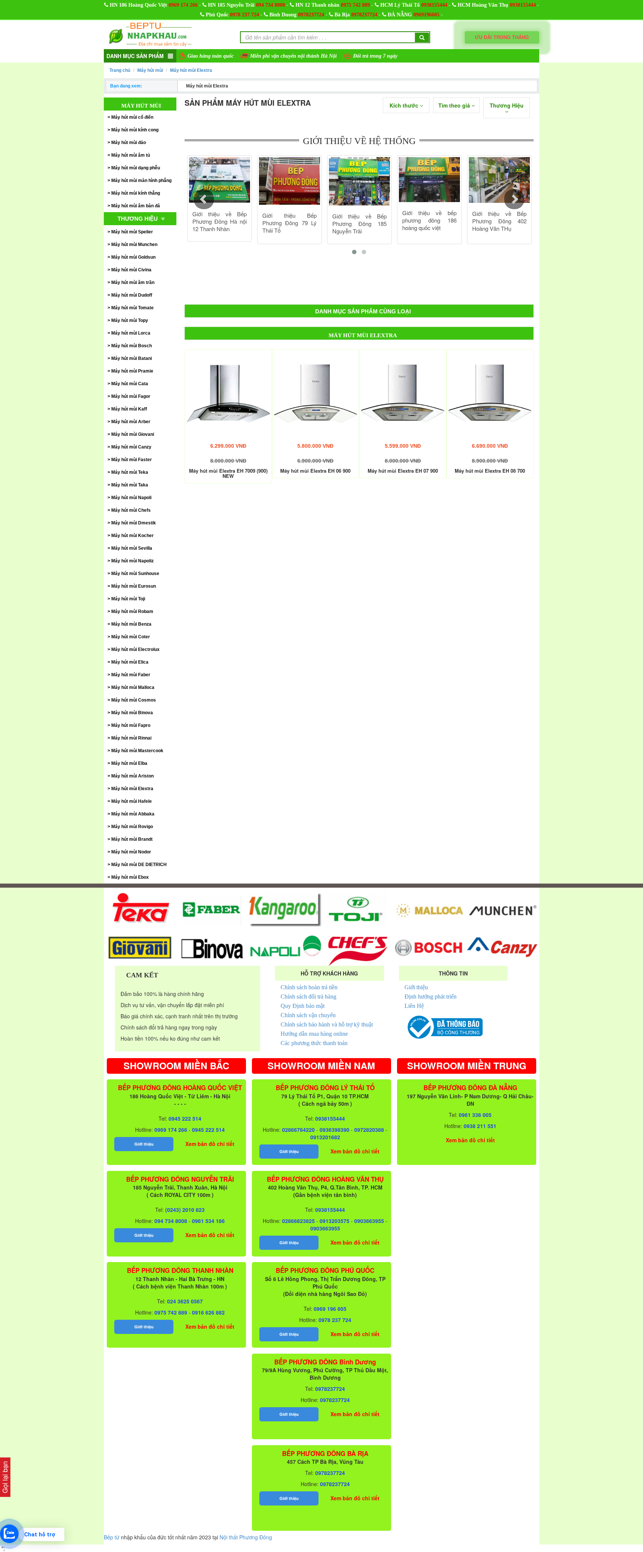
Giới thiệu (416, 987)
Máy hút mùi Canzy (131, 447)
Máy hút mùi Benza (131, 624)
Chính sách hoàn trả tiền (309, 987)
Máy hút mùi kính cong (135, 129)
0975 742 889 (355, 5)
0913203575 (334, 1220)
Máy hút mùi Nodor (131, 852)
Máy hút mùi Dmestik (133, 523)
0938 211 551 (480, 1126)
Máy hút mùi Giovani (132, 434)
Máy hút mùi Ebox (130, 877)
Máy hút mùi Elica (129, 662)
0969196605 (426, 14)
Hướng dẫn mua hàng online (314, 1034)
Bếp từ (111, 1537)
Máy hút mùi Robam (132, 611)
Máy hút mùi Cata (129, 383)
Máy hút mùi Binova (132, 712)
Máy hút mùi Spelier (132, 231)
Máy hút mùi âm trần (132, 282)
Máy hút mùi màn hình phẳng (141, 180)
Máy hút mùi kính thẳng (135, 193)
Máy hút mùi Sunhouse (135, 573)
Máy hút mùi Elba (129, 763)
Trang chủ (119, 70)
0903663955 (369, 1220)
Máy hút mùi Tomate (132, 307)
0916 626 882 (208, 1312)
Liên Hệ (414, 1006)
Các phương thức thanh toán (314, 1043)
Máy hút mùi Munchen (134, 244)
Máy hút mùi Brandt (132, 839)
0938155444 (434, 5)
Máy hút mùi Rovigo (132, 826)
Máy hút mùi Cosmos (133, 700)
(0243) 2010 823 (185, 1209)
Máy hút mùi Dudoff (131, 295)
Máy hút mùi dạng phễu (135, 167)
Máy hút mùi (150, 70)
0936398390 (334, 1129)
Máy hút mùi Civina (131, 269)
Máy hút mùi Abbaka (132, 814)
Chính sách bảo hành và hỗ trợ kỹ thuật (327, 1024)
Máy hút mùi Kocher (132, 535)
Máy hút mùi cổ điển (132, 117)
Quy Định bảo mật (302, 1006)
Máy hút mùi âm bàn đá (135, 205)
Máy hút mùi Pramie (132, 371)
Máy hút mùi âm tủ (130, 155)
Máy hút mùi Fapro (130, 725)
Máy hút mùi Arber (130, 421)
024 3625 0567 (185, 1301)
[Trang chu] (150, 34)
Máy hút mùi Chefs (131, 510)
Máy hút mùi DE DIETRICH (139, 864)
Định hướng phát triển (430, 996)
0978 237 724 (244, 14)
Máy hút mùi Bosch (131, 345)
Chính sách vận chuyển (308, 1015)
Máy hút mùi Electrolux (135, 649)
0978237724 (311, 14)
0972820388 (369, 1129)
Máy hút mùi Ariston (132, 776)
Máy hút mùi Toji (128, 598)
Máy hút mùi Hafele (131, 801)
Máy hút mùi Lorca (130, 333)
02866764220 (298, 1129)
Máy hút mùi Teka (129, 472)
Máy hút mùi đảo (128, 142)
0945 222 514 (185, 1118)
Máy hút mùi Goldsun (133, 257)
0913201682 (325, 1137)
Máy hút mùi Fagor (130, 396)
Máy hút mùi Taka (129, 485)
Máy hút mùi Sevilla (131, 548)
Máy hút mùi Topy (129, 320)
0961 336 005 (475, 1114)
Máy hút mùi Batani (131, 358)
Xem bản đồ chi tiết (209, 1143)
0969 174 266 (183, 5)
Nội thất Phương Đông (246, 1537)
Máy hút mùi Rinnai (131, 738)
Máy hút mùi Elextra (191, 70)
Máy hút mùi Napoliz (132, 560)
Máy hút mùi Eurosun (133, 586)
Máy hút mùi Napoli (131, 497)
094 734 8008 (270, 5)
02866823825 (298, 1220)
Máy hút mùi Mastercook (137, 750)
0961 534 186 (208, 1220)
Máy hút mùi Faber (130, 674)
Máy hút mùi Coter (130, 636)
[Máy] (228, 393)
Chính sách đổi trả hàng (308, 996)
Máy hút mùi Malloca (132, 687)
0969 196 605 (330, 1308)
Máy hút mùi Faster (131, 459)
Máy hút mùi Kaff (129, 409)
